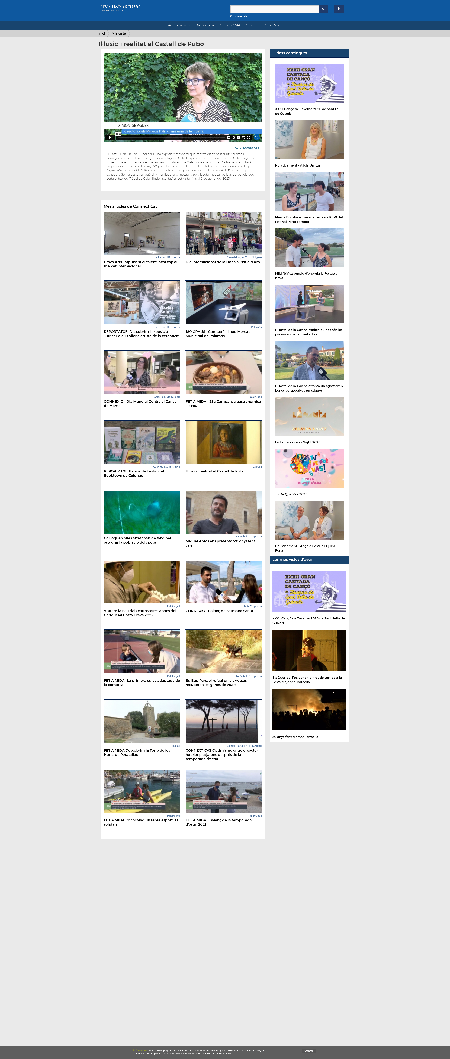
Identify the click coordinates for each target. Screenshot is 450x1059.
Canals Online (273, 25)
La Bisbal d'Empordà (167, 257)
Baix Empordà (253, 606)
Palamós (256, 327)
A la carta (252, 25)
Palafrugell (255, 397)
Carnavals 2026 (230, 25)
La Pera (257, 466)
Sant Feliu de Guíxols (167, 397)
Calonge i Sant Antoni (166, 466)
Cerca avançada (238, 16)
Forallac (175, 745)
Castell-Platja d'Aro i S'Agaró (244, 257)
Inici (101, 33)
